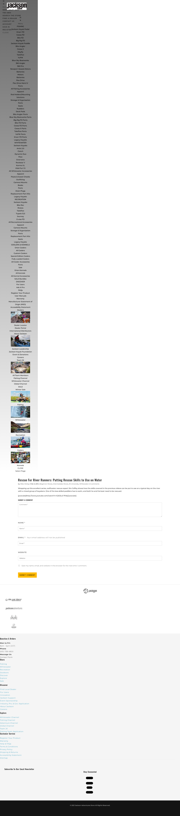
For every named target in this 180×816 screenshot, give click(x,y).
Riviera (20, 208)
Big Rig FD (20, 41)
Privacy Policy (6, 749)
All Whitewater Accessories (20, 171)
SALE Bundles (20, 279)
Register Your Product (20, 293)
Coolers (20, 450)
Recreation (20, 435)
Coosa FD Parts (20, 126)
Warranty (20, 299)
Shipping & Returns (9, 752)
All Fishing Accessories (20, 89)
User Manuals (20, 296)
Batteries (20, 77)
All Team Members (20, 375)
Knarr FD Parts (20, 137)
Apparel (20, 92)
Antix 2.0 (20, 148)
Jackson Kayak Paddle (20, 43)
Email (21, 538)
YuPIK (20, 58)
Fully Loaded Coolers (20, 259)
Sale (20, 267)
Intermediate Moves (60, 484)
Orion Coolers (20, 248)
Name (21, 523)
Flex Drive (20, 80)
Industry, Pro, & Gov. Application (14, 704)
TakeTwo (20, 55)
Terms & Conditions (9, 747)
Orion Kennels (20, 270)
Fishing (20, 405)
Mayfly (20, 52)
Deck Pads (20, 112)
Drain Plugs (20, 191)
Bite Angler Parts (20, 114)
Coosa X (20, 49)
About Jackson (20, 334)
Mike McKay (24, 484)
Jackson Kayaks (20, 145)
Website (22, 552)
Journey (20, 216)
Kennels (20, 465)
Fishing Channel (20, 378)
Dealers (20, 310)
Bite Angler (20, 46)
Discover (4, 675)
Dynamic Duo (20, 154)
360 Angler (20, 63)
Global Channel (20, 384)
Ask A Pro (20, 287)
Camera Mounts (20, 182)
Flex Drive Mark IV (20, 83)
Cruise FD (20, 219)
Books (20, 185)
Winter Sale (20, 390)
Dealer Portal (20, 328)
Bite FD (20, 38)
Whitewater (20, 420)
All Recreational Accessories (20, 222)
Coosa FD (20, 35)
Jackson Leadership (20, 349)
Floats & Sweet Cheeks (20, 177)
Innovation (5, 695)
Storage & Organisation (20, 100)
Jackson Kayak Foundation (20, 352)
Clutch (20, 151)
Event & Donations (20, 355)
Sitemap (4, 758)
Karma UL (20, 165)
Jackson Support (8, 698)
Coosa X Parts (20, 129)
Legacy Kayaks (20, 140)
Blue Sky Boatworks (20, 60)
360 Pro (20, 66)
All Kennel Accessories (20, 276)
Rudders (20, 109)
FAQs (20, 290)
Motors (20, 75)
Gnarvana (20, 160)
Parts (20, 86)
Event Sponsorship (9, 701)
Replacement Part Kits (20, 194)
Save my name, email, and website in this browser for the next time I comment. (54, 566)
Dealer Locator (20, 325)
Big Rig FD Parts (20, 120)
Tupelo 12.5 (20, 214)
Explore (3, 678)
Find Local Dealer (8, 689)
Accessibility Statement (20, 307)
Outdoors (4, 673)
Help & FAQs (5, 744)
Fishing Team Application (11, 731)
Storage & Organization (20, 231)
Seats (20, 106)
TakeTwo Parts (20, 131)
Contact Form (6, 657)
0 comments (94, 484)
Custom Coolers (20, 253)
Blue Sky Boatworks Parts (20, 117)
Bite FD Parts (20, 123)
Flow (20, 157)
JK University (74, 484)
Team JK (20, 360)
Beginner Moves (46, 484)
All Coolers (20, 250)
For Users (20, 284)
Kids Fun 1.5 (20, 168)
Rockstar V (20, 163)
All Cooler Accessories (20, 262)
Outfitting (20, 180)
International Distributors (20, 331)
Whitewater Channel (20, 381)
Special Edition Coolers (20, 256)
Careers (20, 357)
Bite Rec (20, 205)
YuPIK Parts (20, 134)
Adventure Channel (9, 723)
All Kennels (20, 273)
